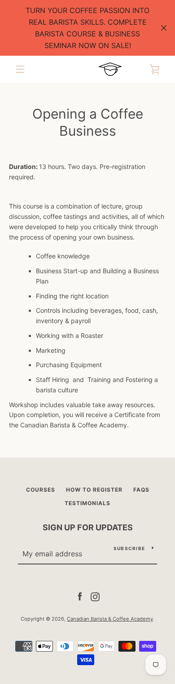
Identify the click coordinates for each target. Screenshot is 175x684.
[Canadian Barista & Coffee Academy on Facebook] (79, 596)
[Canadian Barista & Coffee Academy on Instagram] (95, 596)
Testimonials (87, 503)
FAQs (141, 489)
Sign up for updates (88, 527)
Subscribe (129, 548)
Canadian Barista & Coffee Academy (110, 619)
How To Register (94, 489)
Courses (40, 489)
